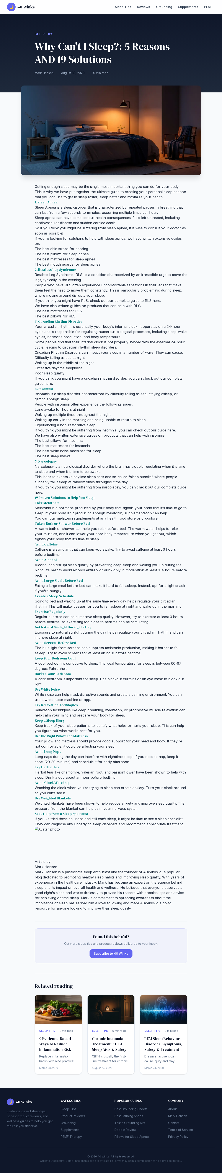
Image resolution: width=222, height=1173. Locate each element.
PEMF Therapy (71, 1136)
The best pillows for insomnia (59, 440)
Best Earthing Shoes (128, 1116)
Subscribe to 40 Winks (111, 953)
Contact (173, 1123)
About (172, 1109)
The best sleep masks (52, 456)
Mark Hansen (44, 73)
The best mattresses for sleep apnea (65, 259)
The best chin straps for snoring (61, 249)
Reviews (143, 7)
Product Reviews (73, 1116)
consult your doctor (164, 228)
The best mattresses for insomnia (62, 446)
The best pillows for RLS (55, 316)
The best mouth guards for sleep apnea (67, 264)
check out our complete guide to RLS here (125, 300)
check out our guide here (154, 430)
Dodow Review (125, 1130)
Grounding (164, 7)
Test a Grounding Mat (129, 1123)
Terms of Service (180, 1130)
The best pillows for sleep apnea (62, 254)
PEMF (208, 7)
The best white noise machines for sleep (68, 451)
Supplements (188, 7)
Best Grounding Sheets (130, 1109)
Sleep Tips (123, 7)
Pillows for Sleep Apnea (131, 1136)
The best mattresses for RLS (58, 311)
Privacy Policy (178, 1136)
